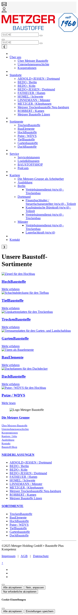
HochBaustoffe (14, 281)
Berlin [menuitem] (21, 186)
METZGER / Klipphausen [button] (34, 103)
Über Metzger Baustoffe (14, 425)
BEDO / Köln (18, 469)
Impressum (8, 556)
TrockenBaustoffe (16, 319)
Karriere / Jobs (9, 436)
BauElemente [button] (26, 128)
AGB (24, 556)
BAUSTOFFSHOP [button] (30, 164)
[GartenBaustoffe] (36, 330)
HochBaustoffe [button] (27, 132)
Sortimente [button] (16, 121)
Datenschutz (41, 556)
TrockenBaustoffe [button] (29, 125)
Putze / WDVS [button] (27, 136)
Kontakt (6, 443)
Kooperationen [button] (27, 68)
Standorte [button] (16, 75)
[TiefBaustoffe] (25, 292)
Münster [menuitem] (23, 221)
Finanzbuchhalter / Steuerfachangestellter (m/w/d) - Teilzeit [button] (51, 202)
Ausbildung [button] (25, 182)
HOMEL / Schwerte (22, 480)
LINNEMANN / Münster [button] (34, 100)
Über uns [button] (15, 57)
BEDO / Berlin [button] (27, 82)
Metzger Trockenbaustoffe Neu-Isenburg (35, 491)
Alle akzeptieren (12, 587)
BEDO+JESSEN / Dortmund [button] (36, 89)
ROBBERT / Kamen (23, 494)
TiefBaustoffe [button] (26, 139)
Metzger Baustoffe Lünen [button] (34, 114)
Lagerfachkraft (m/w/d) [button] (40, 232)
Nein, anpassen (35, 587)
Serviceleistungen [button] (29, 157)
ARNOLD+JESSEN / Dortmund (31, 462)
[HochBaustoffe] (18, 273)
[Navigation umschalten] (3, 39)
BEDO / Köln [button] (26, 85)
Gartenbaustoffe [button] (28, 143)
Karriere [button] (15, 175)
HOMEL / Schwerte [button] (30, 96)
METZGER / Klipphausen (26, 487)
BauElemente (12, 357)
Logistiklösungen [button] (28, 161)
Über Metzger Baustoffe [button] (33, 60)
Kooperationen (10, 432)
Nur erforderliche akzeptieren (19, 591)
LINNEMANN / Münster (26, 484)
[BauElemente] (18, 349)
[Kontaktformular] (4, 5)
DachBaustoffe (14, 376)
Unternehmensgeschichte (15, 429)
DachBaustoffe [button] (27, 146)
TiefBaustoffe (12, 300)
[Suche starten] (41, 35)
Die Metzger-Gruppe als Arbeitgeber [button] (41, 178)
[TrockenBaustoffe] (27, 311)
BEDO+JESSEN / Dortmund (28, 473)
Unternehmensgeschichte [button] (33, 64)
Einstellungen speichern (39, 611)
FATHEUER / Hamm (23, 476)
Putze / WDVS (13, 395)
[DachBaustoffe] (25, 368)
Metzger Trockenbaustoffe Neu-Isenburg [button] (43, 107)
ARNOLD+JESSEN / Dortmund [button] (39, 78)
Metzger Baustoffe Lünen (26, 498)
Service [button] (14, 153)
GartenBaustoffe (15, 338)
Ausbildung (8, 439)
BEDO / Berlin (19, 466)
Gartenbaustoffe (20, 532)
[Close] (3, 608)
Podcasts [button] (23, 168)
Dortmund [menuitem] (24, 196)
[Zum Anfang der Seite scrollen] (3, 584)
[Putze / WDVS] (24, 387)
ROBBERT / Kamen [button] (31, 111)
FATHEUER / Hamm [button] (31, 93)
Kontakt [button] (15, 239)
